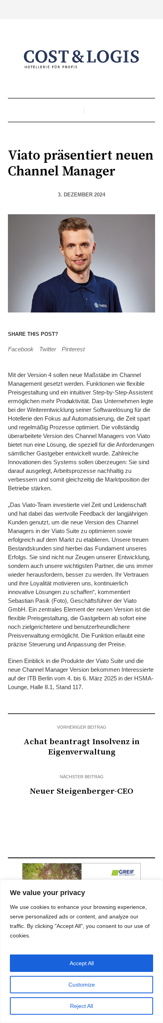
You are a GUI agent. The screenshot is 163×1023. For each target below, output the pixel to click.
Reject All (81, 1006)
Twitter (47, 349)
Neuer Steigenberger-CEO (81, 791)
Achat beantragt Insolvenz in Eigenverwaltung (81, 747)
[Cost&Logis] (81, 59)
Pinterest (73, 349)
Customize (81, 984)
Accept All (82, 963)
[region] (81, 951)
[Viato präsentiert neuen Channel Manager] (81, 262)
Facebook (21, 349)
